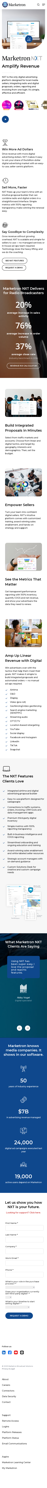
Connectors (8, 1390)
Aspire (5, 1456)
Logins (5, 1426)
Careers (6, 1385)
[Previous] (19, 1028)
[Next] (27, 1028)
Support (6, 1415)
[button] (14, 261)
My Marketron (9, 1468)
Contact (6, 1402)
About (5, 1379)
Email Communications (14, 1443)
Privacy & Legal (8, 1369)
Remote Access (10, 1421)
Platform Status (10, 1438)
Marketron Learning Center (16, 1462)
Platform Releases (12, 1432)
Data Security (9, 1396)
